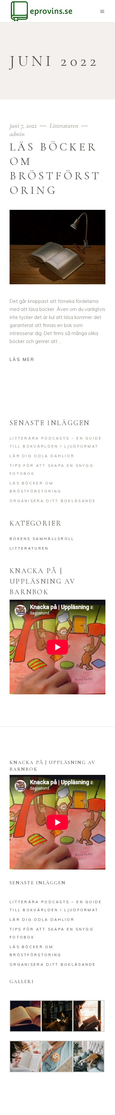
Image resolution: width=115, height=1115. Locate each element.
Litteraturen (64, 125)
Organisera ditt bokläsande (53, 501)
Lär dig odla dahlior (42, 456)
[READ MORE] (27, 360)
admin (17, 134)
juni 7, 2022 (24, 125)
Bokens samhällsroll (42, 538)
